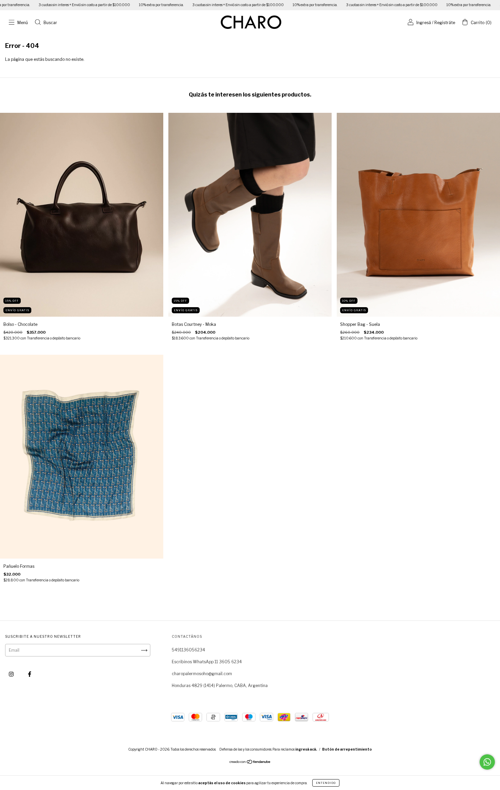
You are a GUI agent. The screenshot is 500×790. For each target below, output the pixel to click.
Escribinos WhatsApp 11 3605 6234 (207, 661)
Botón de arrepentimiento (347, 749)
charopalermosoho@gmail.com (202, 673)
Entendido (326, 783)
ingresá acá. (306, 749)
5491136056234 (188, 649)
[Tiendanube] (250, 762)
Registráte (444, 22)
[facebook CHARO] (29, 674)
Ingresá (423, 22)
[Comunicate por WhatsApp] (487, 762)
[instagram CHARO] (11, 674)
